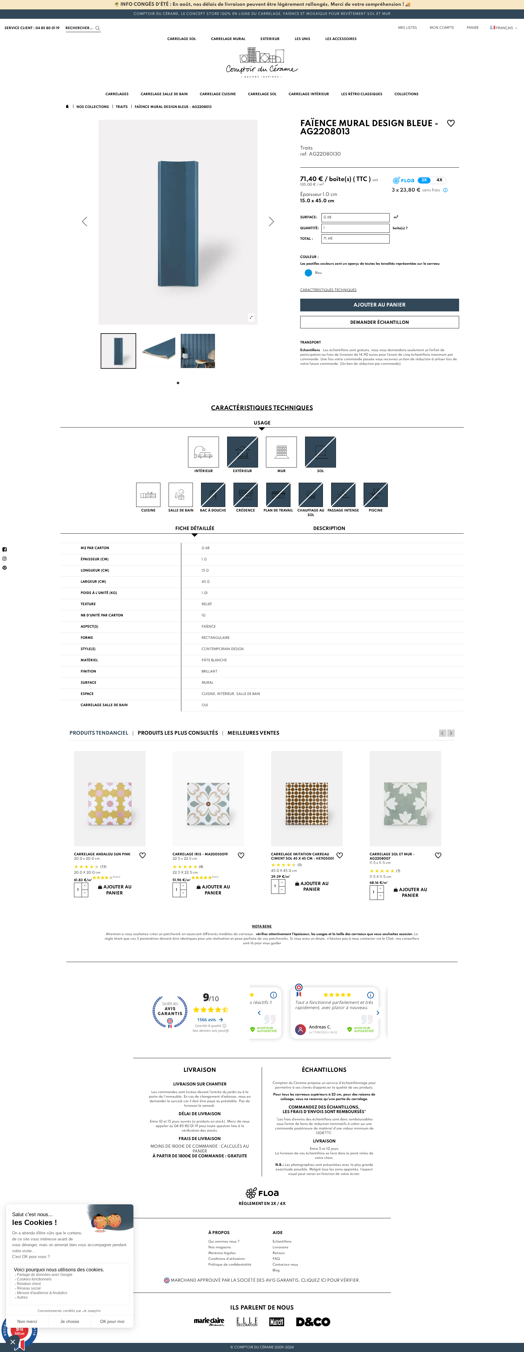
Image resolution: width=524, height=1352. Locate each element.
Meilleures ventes (253, 733)
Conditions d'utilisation (226, 1259)
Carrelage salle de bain (104, 705)
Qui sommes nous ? (224, 1241)
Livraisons (280, 1247)
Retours (279, 1253)
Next (451, 733)
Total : (306, 239)
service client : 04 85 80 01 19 (32, 28)
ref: (304, 154)
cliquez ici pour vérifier (330, 1280)
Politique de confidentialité (229, 1264)
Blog (276, 1270)
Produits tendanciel (98, 733)
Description (329, 529)
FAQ (276, 1259)
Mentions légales (222, 1253)
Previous (442, 733)
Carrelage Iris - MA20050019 (200, 854)
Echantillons (282, 1241)
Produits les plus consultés (178, 733)
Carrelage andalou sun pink (102, 854)
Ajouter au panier (379, 305)
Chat (390, 939)
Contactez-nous (285, 1264)
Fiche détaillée (194, 529)
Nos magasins (219, 1247)
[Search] (97, 28)
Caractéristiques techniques (328, 290)
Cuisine (208, 694)
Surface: (308, 217)
